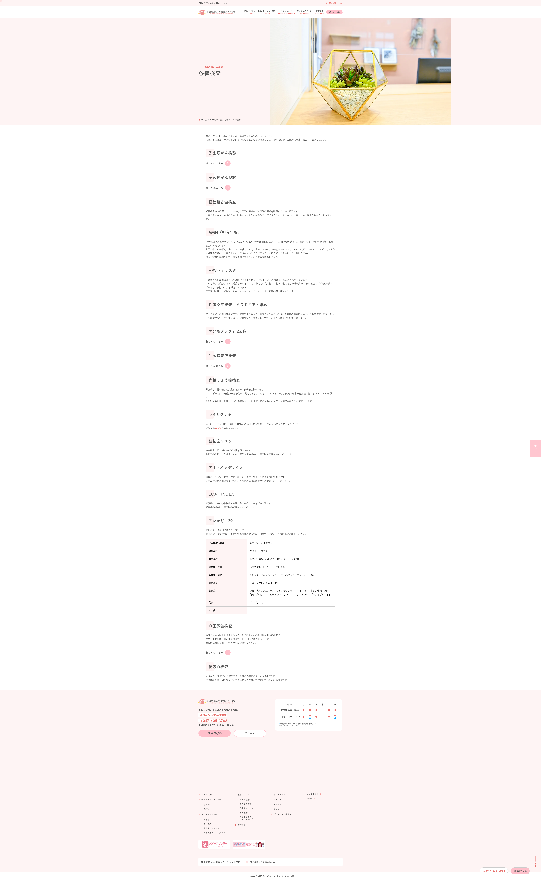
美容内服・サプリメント (214, 833)
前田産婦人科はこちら (334, 3)
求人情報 (277, 809)
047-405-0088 (212, 715)
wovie (309, 799)
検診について (243, 795)
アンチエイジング (209, 814)
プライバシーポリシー (283, 814)
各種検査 (244, 813)
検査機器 (241, 825)
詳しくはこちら (214, 163)
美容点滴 (207, 820)
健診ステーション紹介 (211, 799)
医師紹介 (207, 805)
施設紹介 (207, 809)
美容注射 (207, 824)
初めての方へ (207, 795)
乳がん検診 (245, 800)
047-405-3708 (212, 720)
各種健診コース (246, 808)
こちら (218, 427)
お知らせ (277, 799)
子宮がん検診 (245, 804)
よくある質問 (279, 795)
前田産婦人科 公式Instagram (262, 862)
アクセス (250, 733)
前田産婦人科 (312, 794)
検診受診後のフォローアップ (246, 818)
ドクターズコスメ (211, 828)
